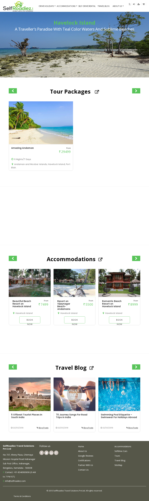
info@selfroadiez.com (15, 481)
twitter (46, 453)
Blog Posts (43, 427)
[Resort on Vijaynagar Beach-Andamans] (74, 296)
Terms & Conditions (22, 496)
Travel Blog (103, 6)
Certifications (84, 460)
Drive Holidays (46, 6)
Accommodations (66, 6)
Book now (29, 320)
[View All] (97, 92)
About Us (117, 6)
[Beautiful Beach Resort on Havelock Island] (30, 296)
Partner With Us (85, 465)
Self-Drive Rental (87, 6)
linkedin (51, 453)
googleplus (56, 453)
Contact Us (83, 469)
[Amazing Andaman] (41, 143)
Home (81, 446)
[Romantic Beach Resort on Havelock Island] (119, 296)
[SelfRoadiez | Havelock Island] (18, 6)
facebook (41, 453)
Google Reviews (85, 455)
